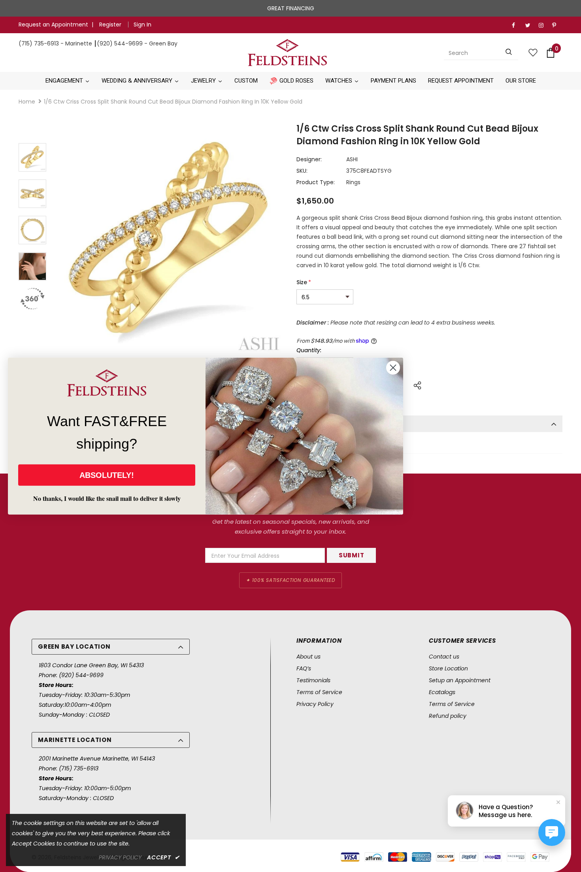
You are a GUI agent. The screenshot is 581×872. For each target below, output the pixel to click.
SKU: (301, 171)
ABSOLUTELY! (106, 474)
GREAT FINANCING (290, 8)
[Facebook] (517, 25)
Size (303, 282)
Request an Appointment (53, 24)
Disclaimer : (312, 323)
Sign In (142, 24)
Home (27, 102)
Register (111, 24)
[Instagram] (544, 25)
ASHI (352, 159)
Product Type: (315, 182)
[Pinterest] (557, 25)
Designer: (309, 159)
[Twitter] (530, 25)
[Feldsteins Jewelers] (288, 52)
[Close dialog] (393, 368)
